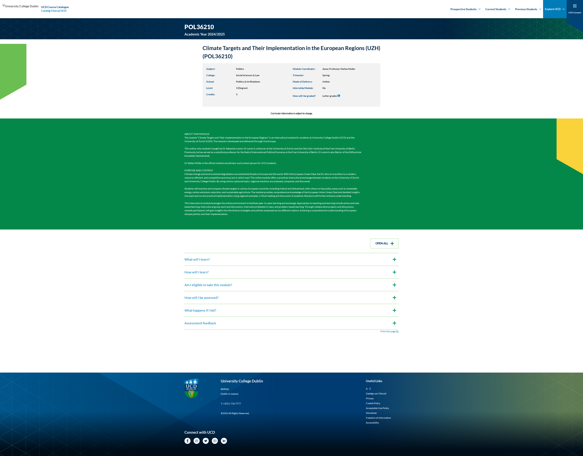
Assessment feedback (200, 323)
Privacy (370, 398)
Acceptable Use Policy (377, 408)
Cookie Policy (373, 403)
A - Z (368, 388)
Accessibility (372, 422)
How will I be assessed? (201, 298)
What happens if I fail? (200, 310)
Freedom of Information (378, 417)
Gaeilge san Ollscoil (376, 393)
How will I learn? (196, 272)
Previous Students (526, 9)
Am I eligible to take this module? (208, 285)
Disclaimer (371, 412)
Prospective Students (463, 9)
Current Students (495, 9)
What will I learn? (197, 259)
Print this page (388, 331)
